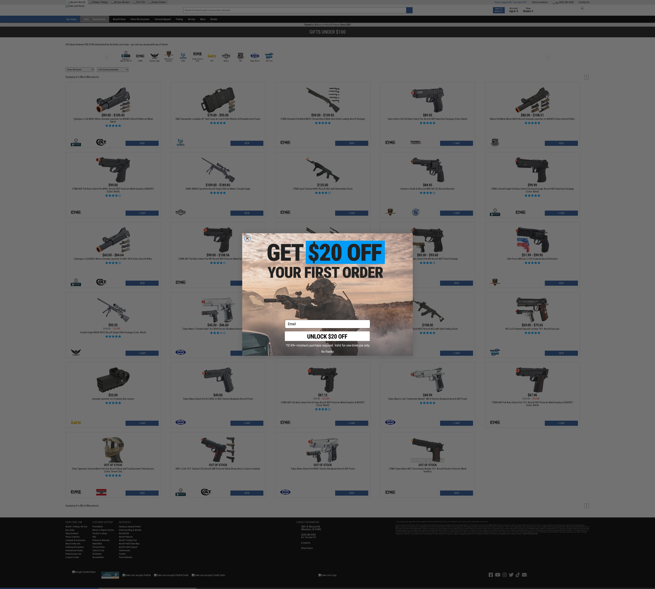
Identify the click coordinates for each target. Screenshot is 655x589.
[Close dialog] (247, 238)
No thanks (327, 351)
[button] (327, 339)
